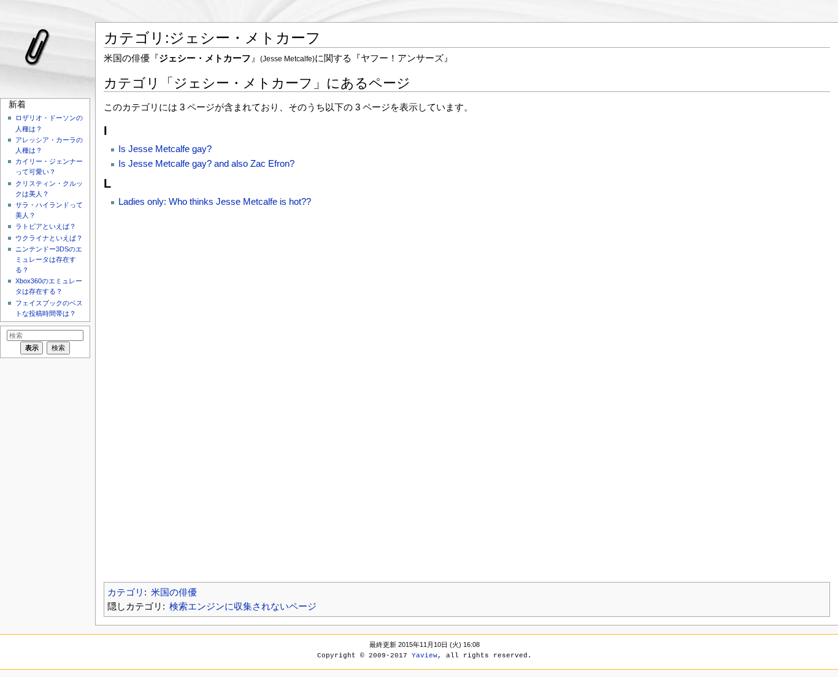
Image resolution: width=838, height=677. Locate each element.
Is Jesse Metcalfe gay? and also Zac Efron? (206, 163)
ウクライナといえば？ (49, 238)
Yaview (424, 655)
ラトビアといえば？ (45, 226)
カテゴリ (125, 592)
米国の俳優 (174, 592)
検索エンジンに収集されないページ (243, 606)
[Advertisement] (467, 391)
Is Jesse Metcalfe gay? (165, 148)
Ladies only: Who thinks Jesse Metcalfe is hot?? (214, 201)
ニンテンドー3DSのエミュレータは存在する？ (48, 259)
